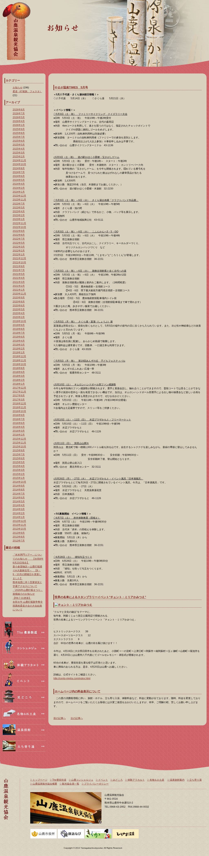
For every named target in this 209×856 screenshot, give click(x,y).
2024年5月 (19, 180)
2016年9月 (19, 415)
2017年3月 (19, 399)
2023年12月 (19, 195)
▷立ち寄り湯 (194, 779)
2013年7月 (19, 540)
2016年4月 (19, 427)
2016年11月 (19, 407)
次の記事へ (77, 718)
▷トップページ (38, 779)
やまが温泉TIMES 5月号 (71, 87)
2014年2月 (19, 513)
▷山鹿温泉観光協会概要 (43, 783)
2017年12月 (19, 387)
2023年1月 (19, 219)
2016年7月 (19, 419)
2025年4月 (19, 148)
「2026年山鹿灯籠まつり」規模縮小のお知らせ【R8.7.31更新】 (28, 594)
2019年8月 (19, 329)
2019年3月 (19, 344)
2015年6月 (19, 458)
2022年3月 (19, 246)
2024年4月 (19, 183)
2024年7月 (19, 172)
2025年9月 (19, 129)
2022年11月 (19, 223)
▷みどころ (116, 779)
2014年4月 (19, 505)
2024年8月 (19, 168)
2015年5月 (19, 462)
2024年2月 (19, 188)
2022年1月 (19, 254)
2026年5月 (19, 117)
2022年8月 (19, 234)
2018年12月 (19, 356)
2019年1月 (19, 352)
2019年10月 (19, 321)
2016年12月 (19, 403)
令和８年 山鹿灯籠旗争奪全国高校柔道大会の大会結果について (28, 605)
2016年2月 (19, 434)
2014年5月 (19, 501)
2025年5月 (19, 144)
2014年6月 (19, 497)
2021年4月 (19, 278)
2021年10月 (19, 262)
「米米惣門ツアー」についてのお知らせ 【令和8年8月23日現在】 (28, 558)
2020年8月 (19, 301)
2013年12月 (19, 521)
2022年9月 (19, 231)
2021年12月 (19, 258)
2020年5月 (19, 309)
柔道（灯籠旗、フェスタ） (27, 91)
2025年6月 (19, 140)
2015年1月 (19, 478)
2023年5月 (19, 207)
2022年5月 (19, 242)
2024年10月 (19, 164)
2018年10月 (19, 364)
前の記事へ (59, 718)
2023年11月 (19, 199)
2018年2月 (19, 380)
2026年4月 (19, 121)
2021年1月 (19, 289)
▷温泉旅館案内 (176, 779)
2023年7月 (19, 203)
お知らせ (17, 87)
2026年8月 (19, 109)
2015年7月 (19, 454)
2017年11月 (19, 391)
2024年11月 (19, 160)
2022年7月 (19, 238)
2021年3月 (19, 282)
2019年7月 (19, 332)
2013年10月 (19, 528)
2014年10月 (19, 481)
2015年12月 (19, 438)
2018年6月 (19, 372)
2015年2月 (19, 474)
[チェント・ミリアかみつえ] (73, 604)
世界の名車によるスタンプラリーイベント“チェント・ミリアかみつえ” (100, 597)
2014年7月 (19, 493)
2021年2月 (19, 286)
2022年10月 (19, 227)
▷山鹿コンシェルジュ (81, 779)
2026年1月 (19, 125)
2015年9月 (19, 450)
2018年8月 (19, 368)
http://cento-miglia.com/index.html (71, 678)
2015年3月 (19, 470)
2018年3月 (19, 376)
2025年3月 (19, 152)
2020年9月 (19, 297)
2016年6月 (19, 423)
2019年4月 (19, 340)
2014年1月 (19, 517)
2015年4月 (19, 466)
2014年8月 (19, 489)
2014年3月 (19, 509)
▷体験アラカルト (135, 779)
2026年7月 (19, 113)
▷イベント (102, 779)
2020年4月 (19, 313)
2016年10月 (19, 411)
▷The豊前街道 (58, 779)
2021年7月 (19, 270)
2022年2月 (19, 250)
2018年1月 (19, 383)
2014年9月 (19, 485)
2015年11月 (19, 442)
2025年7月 (19, 137)
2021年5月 (19, 274)
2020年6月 (19, 305)
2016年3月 (19, 430)
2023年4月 (19, 211)
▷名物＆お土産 (155, 779)
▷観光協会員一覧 (69, 783)
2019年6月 (19, 336)
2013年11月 (19, 525)
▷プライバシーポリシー (95, 783)
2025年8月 (19, 133)
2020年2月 (19, 317)
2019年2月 (19, 348)
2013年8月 (19, 536)
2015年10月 (19, 446)
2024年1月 (19, 191)
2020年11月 (19, 293)
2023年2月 (19, 215)
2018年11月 (19, 360)
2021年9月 (19, 266)
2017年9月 (19, 395)
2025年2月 (19, 156)
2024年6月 (19, 176)
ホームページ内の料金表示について (77, 691)
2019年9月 (19, 325)
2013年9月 (19, 532)
